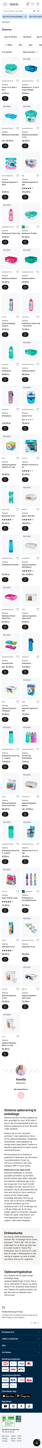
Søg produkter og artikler (13, 11)
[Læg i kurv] (5, 98)
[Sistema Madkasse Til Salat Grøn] (31, 223)
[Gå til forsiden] (14, 4)
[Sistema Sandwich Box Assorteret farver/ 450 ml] (11, 653)
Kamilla (21, 1079)
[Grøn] (23, 227)
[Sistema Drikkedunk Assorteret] (11, 361)
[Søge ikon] (38, 11)
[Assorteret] (23, 891)
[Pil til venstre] (31, 1323)
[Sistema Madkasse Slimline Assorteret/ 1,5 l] (11, 269)
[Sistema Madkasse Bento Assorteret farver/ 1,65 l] (31, 361)
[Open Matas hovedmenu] (5, 4)
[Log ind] (27, 4)
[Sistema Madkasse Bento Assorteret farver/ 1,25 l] (31, 269)
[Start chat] (36, 1442)
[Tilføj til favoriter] (17, 81)
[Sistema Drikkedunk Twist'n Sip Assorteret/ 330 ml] (11, 223)
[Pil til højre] (38, 1323)
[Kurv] (37, 4)
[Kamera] (34, 11)
